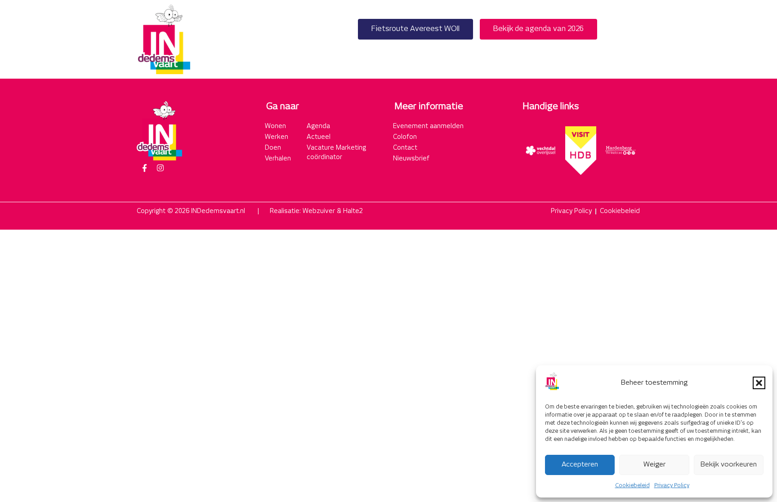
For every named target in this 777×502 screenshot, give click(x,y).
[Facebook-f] (144, 168)
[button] (759, 382)
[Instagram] (160, 168)
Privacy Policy (671, 485)
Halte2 (353, 211)
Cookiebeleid (632, 485)
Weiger (654, 464)
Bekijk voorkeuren (729, 464)
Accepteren (580, 464)
